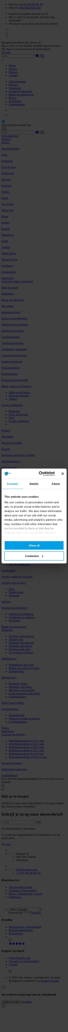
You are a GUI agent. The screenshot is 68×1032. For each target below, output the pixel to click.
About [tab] (56, 483)
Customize (32, 556)
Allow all (34, 545)
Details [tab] (34, 483)
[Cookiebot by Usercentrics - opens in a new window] (40, 473)
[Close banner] (62, 473)
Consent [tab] (12, 483)
